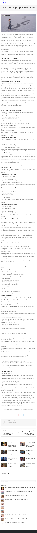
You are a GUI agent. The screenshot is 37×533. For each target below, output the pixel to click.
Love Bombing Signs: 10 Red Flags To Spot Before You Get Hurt (15, 510)
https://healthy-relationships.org (12, 422)
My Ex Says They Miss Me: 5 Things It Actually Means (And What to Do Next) (12, 458)
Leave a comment (30, 409)
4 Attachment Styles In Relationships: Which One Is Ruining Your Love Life (16, 495)
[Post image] (4, 444)
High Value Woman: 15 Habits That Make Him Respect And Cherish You (16, 518)
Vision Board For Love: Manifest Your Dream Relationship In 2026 (15, 514)
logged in (6, 476)
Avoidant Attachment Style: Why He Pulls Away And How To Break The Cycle (17, 503)
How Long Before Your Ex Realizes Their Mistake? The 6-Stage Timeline (30, 458)
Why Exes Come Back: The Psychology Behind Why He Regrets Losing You (12, 465)
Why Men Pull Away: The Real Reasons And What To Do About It (15, 522)
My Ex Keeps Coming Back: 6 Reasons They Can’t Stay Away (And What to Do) (12, 452)
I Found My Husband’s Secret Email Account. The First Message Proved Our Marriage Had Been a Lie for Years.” (12, 444)
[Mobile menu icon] (35, 2)
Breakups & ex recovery (5, 15)
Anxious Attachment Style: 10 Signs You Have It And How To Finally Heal (16, 499)
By (18, 409)
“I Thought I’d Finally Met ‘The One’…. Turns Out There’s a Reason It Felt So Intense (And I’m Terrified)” (30, 444)
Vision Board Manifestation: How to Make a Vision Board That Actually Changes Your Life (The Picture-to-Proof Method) (20, 492)
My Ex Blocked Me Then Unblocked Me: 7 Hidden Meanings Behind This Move (30, 452)
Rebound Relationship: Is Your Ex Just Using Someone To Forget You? (30, 465)
